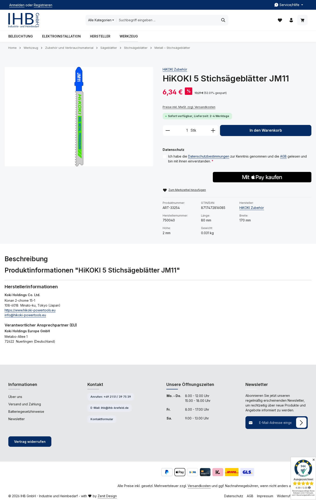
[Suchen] (223, 20)
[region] (79, 116)
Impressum (265, 496)
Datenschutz (233, 496)
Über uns (15, 397)
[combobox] (167, 20)
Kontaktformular (101, 419)
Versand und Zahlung (24, 404)
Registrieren (43, 5)
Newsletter (16, 419)
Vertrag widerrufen (30, 442)
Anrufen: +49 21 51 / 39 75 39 (110, 396)
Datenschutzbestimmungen (208, 156)
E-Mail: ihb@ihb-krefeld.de (109, 408)
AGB (283, 156)
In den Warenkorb (266, 130)
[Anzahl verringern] (168, 130)
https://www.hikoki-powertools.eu (30, 310)
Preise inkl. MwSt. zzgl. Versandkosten (189, 107)
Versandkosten (199, 486)
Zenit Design (107, 496)
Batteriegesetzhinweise (26, 411)
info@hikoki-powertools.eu (25, 315)
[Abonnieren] (301, 422)
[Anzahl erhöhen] (213, 130)
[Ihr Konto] (291, 20)
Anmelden (17, 5)
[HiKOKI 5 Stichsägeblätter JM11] (79, 116)
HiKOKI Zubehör (175, 69)
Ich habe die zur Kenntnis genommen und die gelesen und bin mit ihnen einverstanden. (237, 158)
